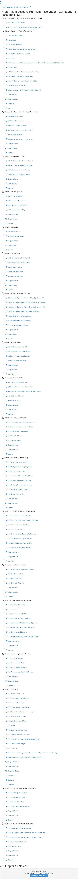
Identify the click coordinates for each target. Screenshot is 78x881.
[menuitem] (1, 4)
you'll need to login (46, 873)
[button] (1, 2)
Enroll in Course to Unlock (39, 876)
